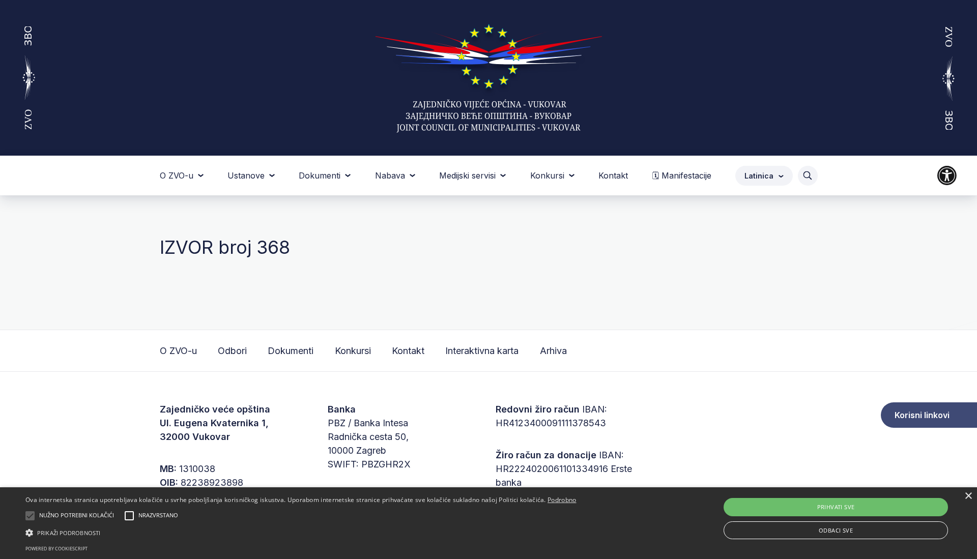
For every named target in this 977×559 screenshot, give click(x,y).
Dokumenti (290, 350)
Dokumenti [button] (321, 175)
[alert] (488, 523)
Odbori (232, 350)
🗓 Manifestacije (681, 175)
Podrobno (562, 499)
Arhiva (553, 350)
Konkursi (353, 350)
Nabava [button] (391, 175)
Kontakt (613, 175)
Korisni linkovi (922, 415)
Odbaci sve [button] (836, 530)
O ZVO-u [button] (178, 175)
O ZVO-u (178, 350)
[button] (301, 532)
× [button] (968, 496)
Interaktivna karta (482, 350)
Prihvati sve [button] (836, 507)
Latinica (759, 175)
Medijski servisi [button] (468, 175)
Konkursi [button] (548, 175)
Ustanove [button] (247, 175)
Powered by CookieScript (56, 548)
